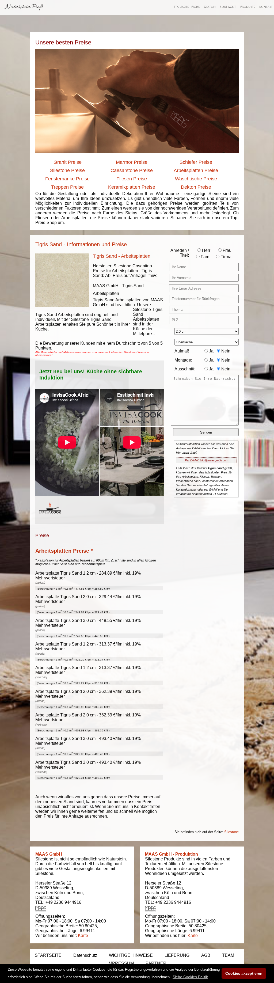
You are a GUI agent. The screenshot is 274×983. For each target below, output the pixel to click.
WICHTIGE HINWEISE (131, 955)
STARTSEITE (48, 955)
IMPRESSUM (121, 963)
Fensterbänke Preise (67, 178)
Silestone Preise (67, 170)
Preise (195, 7)
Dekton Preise (196, 187)
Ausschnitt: (184, 369)
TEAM (228, 955)
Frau (226, 250)
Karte (83, 935)
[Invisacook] (50, 518)
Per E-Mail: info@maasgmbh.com (206, 460)
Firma (225, 257)
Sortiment (228, 7)
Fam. (205, 257)
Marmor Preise (131, 162)
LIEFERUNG (177, 955)
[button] (190, 977)
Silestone (231, 832)
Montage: (183, 360)
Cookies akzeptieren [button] (243, 973)
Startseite (181, 7)
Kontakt (266, 7)
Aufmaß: (182, 351)
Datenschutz (85, 955)
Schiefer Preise (196, 162)
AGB (205, 955)
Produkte (247, 7)
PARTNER (156, 963)
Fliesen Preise (131, 178)
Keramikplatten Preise (131, 187)
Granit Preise (68, 162)
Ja (211, 351)
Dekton (210, 7)
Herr (205, 250)
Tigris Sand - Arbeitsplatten (121, 256)
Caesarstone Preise (132, 170)
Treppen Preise (67, 187)
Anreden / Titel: (179, 252)
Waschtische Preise (196, 178)
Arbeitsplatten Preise (196, 170)
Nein (225, 351)
